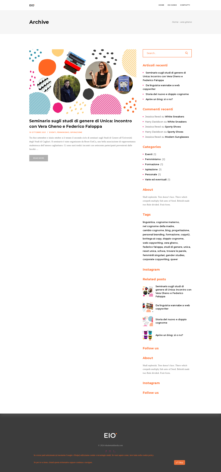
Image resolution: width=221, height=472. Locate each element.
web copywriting (153, 242)
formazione (173, 234)
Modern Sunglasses (177, 137)
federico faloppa (153, 247)
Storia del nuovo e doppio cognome (167, 94)
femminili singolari (154, 255)
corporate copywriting (156, 259)
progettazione (180, 230)
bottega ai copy (152, 238)
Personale (151, 174)
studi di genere (173, 247)
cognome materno (167, 222)
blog (168, 230)
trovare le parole (176, 251)
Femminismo (63, 132)
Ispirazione (76, 132)
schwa (161, 251)
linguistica (149, 222)
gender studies (175, 255)
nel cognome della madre (158, 226)
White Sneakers (174, 116)
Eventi (52, 132)
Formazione (152, 164)
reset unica (149, 251)
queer (174, 259)
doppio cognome (173, 238)
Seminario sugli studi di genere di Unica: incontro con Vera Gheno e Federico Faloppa (164, 76)
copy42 (185, 234)
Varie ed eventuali (156, 179)
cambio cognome (153, 230)
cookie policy (147, 455)
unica (187, 247)
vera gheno (171, 242)
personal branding (153, 234)
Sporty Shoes (173, 126)
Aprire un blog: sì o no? (159, 99)
